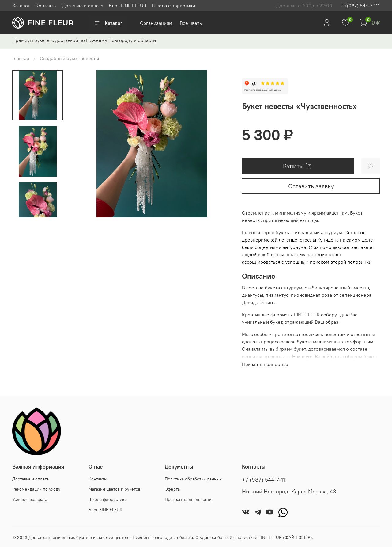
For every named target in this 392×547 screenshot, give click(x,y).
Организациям (157, 23)
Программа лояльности (188, 499)
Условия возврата (29, 499)
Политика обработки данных (193, 479)
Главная (20, 58)
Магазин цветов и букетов (114, 489)
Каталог (21, 5)
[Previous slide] (83, 143)
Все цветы (191, 23)
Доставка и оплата (82, 5)
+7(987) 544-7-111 (360, 5)
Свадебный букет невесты (69, 58)
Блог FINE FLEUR (127, 5)
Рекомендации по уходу (36, 489)
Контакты (46, 5)
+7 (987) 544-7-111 (264, 479)
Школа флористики (173, 5)
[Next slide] (37, 209)
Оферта (172, 489)
